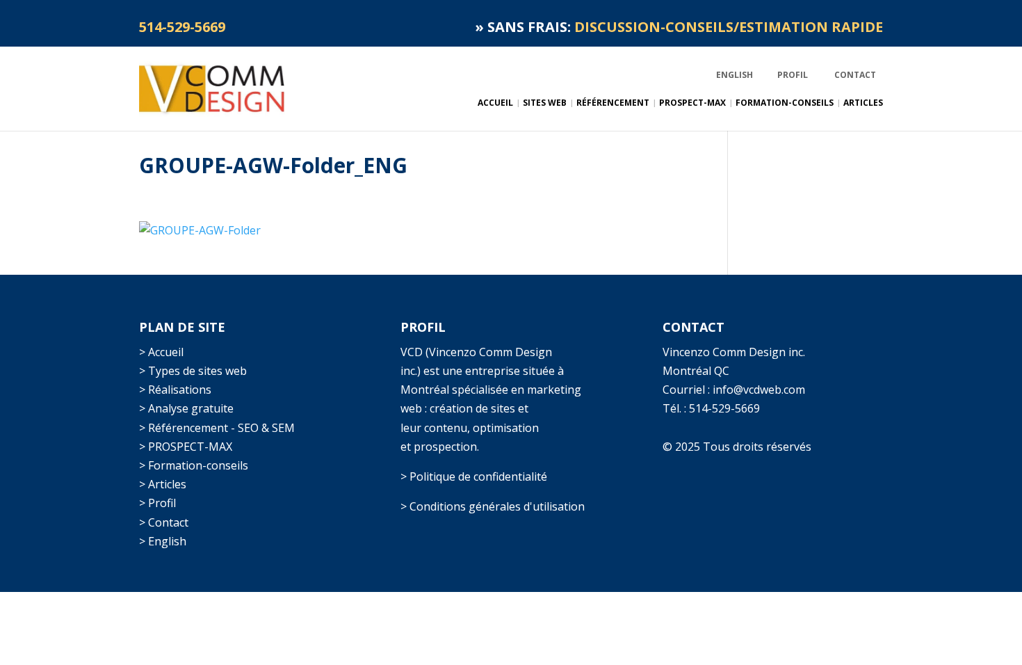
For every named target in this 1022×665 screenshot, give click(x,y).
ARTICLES (863, 103)
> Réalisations (175, 389)
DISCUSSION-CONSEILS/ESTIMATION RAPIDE (728, 26)
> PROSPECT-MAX (185, 446)
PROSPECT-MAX (692, 103)
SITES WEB (545, 103)
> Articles (162, 484)
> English (162, 541)
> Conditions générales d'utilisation (492, 506)
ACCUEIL (495, 103)
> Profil (157, 503)
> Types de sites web (193, 370)
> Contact (163, 522)
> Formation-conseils (193, 465)
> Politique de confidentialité (473, 476)
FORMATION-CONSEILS (785, 103)
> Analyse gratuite (186, 408)
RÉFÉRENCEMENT (612, 103)
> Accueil (161, 352)
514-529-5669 (724, 408)
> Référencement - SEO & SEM (217, 427)
